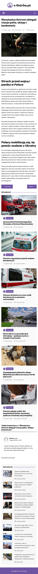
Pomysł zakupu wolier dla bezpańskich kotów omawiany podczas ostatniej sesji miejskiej (17, 413)
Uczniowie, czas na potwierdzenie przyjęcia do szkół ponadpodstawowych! (24, 545)
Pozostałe (31, 30)
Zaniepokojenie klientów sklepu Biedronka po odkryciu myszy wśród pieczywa (19, 374)
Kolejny (31, 186)
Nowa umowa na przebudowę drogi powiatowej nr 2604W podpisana (24, 485)
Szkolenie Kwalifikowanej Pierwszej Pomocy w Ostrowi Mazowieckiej (23, 474)
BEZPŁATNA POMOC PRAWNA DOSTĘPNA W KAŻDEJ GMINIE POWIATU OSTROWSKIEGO (24, 505)
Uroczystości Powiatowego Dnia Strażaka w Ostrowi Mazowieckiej (18, 223)
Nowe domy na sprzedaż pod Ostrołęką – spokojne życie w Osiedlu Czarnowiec (16, 336)
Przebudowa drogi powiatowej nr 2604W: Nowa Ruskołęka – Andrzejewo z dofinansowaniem (25, 557)
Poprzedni (8, 186)
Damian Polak (7, 30)
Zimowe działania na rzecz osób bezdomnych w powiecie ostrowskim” (17, 297)
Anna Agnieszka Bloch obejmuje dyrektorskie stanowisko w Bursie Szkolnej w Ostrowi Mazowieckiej (25, 516)
